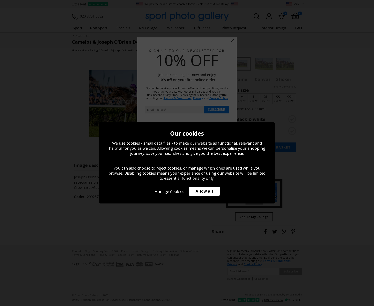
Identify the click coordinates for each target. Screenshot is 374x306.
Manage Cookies (169, 191)
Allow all (204, 191)
